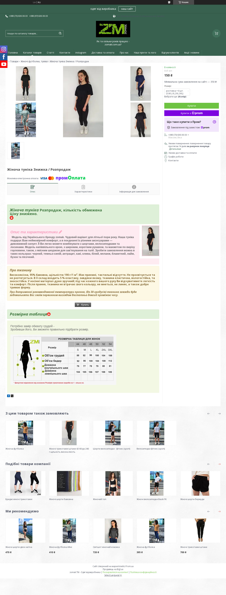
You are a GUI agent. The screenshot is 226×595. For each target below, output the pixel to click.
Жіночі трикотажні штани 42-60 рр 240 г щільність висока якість (69, 450)
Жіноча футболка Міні (60, 546)
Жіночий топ (99, 499)
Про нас (124, 52)
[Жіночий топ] (113, 483)
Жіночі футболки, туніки (34, 61)
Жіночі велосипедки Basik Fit (151, 499)
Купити (191, 105)
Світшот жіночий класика (106, 546)
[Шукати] (60, 33)
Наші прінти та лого (145, 52)
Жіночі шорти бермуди (192, 499)
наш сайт (127, 9)
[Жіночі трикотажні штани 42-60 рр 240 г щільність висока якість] (69, 433)
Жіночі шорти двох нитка (18, 546)
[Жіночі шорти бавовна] (69, 483)
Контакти (64, 52)
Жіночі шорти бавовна (61, 499)
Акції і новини (191, 52)
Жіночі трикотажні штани (193, 546)
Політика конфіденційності (143, 572)
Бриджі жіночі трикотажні (18, 499)
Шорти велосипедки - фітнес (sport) (111, 448)
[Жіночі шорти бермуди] (200, 483)
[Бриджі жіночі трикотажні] (25, 483)
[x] (12, 396)
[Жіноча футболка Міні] (69, 530)
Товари (14, 61)
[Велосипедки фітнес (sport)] (157, 433)
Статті (50, 52)
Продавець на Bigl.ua (113, 569)
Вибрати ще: (175, 96)
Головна (13, 52)
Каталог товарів (32, 52)
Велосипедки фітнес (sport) (151, 448)
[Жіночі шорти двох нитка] (25, 530)
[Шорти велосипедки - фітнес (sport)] (113, 433)
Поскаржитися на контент (115, 572)
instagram (80, 52)
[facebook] (8, 396)
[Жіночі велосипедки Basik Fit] (157, 483)
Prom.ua (130, 566)
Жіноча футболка (14, 448)
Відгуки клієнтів (170, 52)
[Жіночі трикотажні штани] (200, 530)
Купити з (186, 113)
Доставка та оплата (102, 52)
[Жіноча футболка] (25, 433)
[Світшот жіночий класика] (113, 530)
